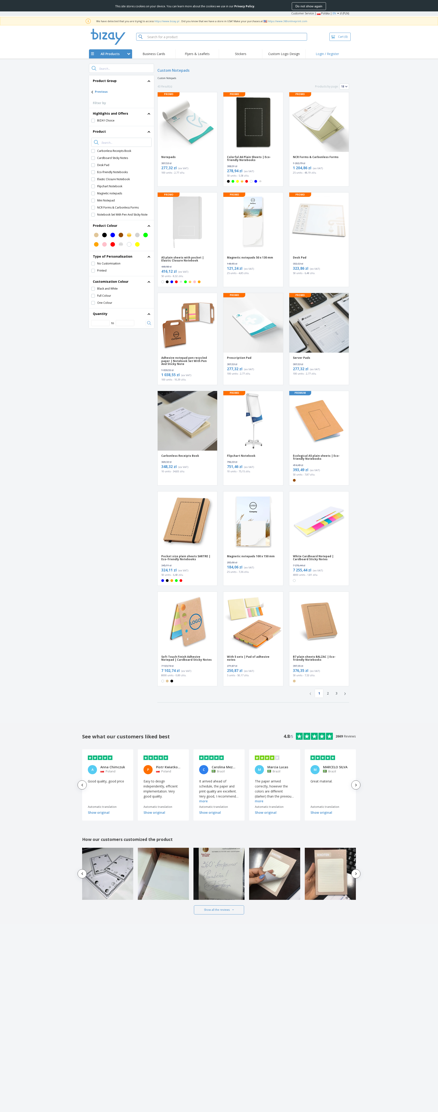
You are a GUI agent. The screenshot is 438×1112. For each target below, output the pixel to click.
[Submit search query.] (94, 68)
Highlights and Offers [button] (110, 113)
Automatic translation (102, 807)
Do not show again (308, 6)
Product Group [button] (105, 81)
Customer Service (302, 13)
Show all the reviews (217, 910)
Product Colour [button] (105, 225)
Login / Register (327, 54)
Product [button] (99, 131)
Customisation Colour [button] (110, 281)
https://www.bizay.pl (166, 21)
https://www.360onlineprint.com (287, 21)
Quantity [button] (100, 314)
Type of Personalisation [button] (112, 256)
